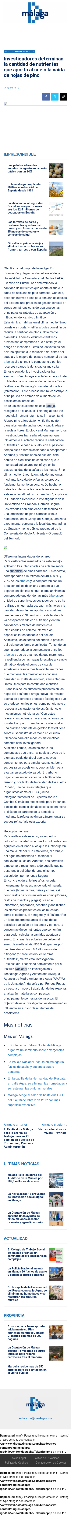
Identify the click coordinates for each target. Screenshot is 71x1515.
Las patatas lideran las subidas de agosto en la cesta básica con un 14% (27, 168)
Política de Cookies (16, 1462)
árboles (43, 327)
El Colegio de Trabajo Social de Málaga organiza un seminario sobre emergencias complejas (36, 1050)
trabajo (50, 405)
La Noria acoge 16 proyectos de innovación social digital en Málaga (26, 1197)
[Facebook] (46, 97)
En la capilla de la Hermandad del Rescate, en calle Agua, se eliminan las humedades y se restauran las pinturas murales (37, 1083)
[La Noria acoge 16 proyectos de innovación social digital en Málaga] (56, 1199)
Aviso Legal (19, 1458)
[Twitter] (55, 97)
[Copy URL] (63, 97)
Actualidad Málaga (19, 51)
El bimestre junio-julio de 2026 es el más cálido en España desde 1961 (24, 187)
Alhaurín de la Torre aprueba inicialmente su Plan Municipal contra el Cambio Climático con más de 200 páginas (26, 1332)
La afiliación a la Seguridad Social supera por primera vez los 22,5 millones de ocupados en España (25, 208)
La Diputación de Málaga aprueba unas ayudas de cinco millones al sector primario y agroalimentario (25, 1217)
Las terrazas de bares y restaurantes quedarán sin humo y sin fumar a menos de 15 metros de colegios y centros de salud (27, 228)
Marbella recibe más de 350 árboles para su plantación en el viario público (27, 1369)
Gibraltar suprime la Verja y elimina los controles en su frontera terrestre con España (27, 246)
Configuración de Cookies (51, 1462)
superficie (16, 571)
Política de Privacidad (46, 1458)
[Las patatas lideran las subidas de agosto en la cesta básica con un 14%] (56, 170)
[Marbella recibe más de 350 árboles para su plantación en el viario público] (56, 1372)
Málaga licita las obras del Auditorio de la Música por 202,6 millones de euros (25, 1178)
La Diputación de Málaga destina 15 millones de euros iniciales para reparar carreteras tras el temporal (26, 1352)
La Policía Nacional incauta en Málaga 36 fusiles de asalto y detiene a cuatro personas (36, 1067)
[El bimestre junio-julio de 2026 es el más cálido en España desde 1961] (56, 189)
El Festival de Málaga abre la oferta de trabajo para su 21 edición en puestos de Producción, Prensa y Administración (19, 1138)
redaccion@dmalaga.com (35, 1418)
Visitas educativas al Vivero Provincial (52, 1131)
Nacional (21, 969)
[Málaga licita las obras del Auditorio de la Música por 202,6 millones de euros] (56, 1180)
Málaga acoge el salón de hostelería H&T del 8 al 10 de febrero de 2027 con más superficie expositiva (35, 1100)
